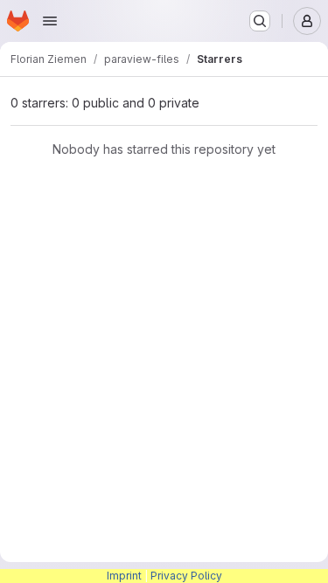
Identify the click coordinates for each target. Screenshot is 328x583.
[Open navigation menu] (50, 21)
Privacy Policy (186, 575)
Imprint (124, 575)
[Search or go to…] (259, 20)
